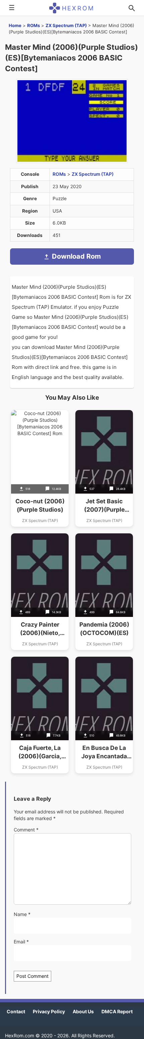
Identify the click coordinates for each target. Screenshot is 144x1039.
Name (22, 914)
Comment (26, 829)
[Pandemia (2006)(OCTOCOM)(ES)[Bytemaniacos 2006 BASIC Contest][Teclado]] (104, 591)
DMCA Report (117, 1011)
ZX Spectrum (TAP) (66, 25)
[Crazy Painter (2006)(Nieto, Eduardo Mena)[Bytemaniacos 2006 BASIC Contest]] (40, 591)
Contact (16, 1011)
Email (21, 941)
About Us (83, 1011)
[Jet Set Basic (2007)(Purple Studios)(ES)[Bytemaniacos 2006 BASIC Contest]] (104, 468)
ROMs (33, 25)
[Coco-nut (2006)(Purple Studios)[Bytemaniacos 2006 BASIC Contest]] (40, 468)
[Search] (131, 8)
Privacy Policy (49, 1011)
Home (15, 25)
